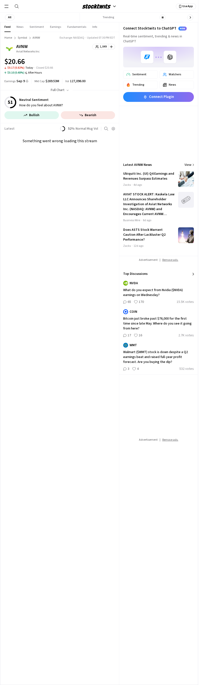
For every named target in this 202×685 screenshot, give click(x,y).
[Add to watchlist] (111, 47)
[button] (10, 17)
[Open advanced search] (106, 129)
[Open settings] (113, 129)
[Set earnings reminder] (27, 81)
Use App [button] (187, 6)
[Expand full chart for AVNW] (101, 62)
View (188, 164)
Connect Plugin (161, 96)
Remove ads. (170, 260)
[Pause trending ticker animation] (163, 17)
